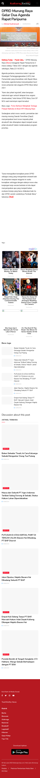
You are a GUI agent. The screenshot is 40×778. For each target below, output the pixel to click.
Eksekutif (5, 726)
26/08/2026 (18, 356)
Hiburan (5, 732)
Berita (6, 449)
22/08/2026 (18, 408)
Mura (8, 63)
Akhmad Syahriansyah (11, 24)
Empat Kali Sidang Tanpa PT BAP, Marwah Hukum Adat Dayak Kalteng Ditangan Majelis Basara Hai (25, 401)
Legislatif (5, 729)
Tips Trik (5, 739)
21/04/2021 (27, 24)
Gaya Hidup (6, 736)
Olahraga (5, 719)
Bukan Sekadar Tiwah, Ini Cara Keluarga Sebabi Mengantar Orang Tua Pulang (24, 350)
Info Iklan (4, 771)
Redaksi (4, 769)
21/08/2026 (6, 668)
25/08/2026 (18, 370)
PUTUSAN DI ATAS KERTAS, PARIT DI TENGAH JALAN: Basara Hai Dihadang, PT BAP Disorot (25, 377)
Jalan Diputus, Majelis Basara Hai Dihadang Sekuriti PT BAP (25, 389)
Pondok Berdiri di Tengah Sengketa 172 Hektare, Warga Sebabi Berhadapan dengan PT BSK (20, 662)
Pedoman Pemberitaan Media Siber (22, 769)
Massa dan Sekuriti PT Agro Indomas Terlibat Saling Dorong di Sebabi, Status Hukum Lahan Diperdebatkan (25, 363)
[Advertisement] (20, 151)
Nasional (5, 723)
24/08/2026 (18, 393)
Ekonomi (5, 716)
